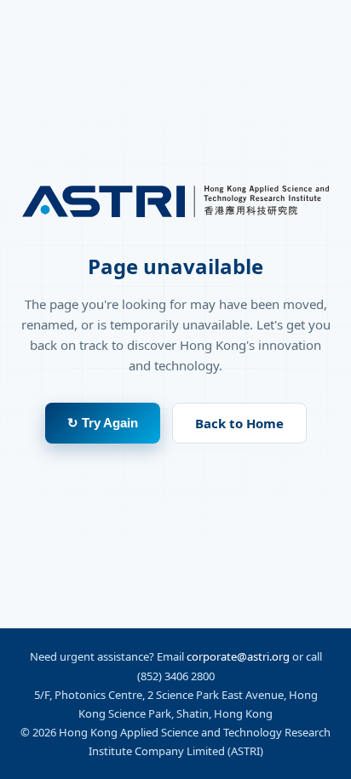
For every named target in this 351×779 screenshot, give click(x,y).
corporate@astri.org (238, 656)
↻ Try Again (102, 422)
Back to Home (239, 423)
